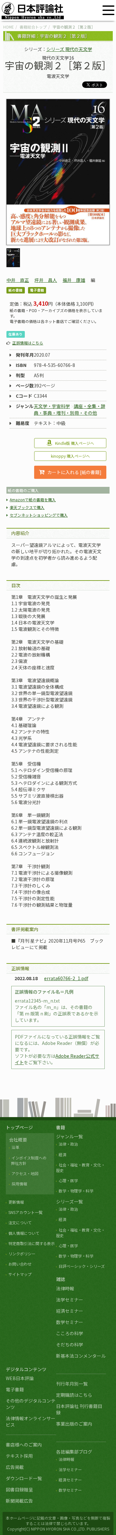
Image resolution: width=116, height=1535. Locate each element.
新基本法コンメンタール (81, 1356)
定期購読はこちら (74, 1395)
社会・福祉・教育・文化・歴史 (80, 1167)
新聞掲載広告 (19, 1500)
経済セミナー (69, 1311)
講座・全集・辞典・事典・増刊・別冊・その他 (69, 409)
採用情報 (19, 1183)
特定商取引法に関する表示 (31, 1243)
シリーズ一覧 (69, 1201)
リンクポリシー (21, 1253)
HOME (8, 27)
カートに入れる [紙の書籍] (74, 472)
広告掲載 (15, 1467)
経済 (62, 1154)
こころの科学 (69, 1333)
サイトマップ (20, 1274)
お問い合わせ (20, 1264)
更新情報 (16, 1202)
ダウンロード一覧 (24, 1478)
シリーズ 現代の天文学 (69, 49)
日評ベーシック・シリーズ (82, 1266)
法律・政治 (68, 1144)
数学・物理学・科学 (76, 1190)
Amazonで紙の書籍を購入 (33, 499)
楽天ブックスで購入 (27, 507)
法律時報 (65, 1288)
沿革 (15, 1147)
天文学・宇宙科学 (52, 406)
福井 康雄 (74, 280)
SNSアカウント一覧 (25, 1212)
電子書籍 (15, 1389)
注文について (20, 1222)
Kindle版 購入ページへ (74, 443)
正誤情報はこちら (27, 342)
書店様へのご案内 (24, 1444)
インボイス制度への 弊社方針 (27, 1160)
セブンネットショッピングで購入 (39, 515)
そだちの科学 (69, 1344)
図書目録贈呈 (19, 1489)
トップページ (19, 1127)
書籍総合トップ (33, 27)
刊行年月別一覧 (72, 1383)
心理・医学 (68, 1180)
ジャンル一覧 (69, 1136)
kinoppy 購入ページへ (70, 456)
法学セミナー (69, 1299)
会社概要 (18, 1139)
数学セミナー (69, 1322)
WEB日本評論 (20, 1378)
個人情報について (23, 1233)
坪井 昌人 (45, 280)
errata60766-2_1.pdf (66, 978)
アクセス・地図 (25, 1173)
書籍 (60, 1127)
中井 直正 (17, 280)
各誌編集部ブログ (74, 1451)
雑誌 (60, 1279)
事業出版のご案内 (74, 1424)
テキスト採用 (19, 1456)
